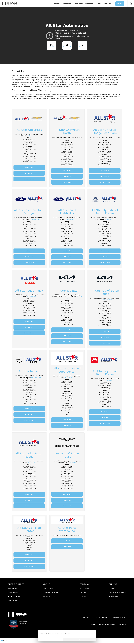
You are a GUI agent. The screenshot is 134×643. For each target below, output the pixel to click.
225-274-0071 (109, 219)
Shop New (56, 3)
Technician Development (117, 592)
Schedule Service (29, 179)
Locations (89, 3)
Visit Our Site (29, 167)
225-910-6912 (69, 139)
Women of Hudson (49, 596)
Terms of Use (96, 617)
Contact (119, 3)
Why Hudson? (48, 588)
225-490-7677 (69, 378)
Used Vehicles (13, 592)
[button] (131, 3)
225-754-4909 (33, 136)
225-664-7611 (34, 219)
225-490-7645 (69, 219)
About (98, 3)
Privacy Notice (85, 596)
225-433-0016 (107, 300)
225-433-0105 (107, 380)
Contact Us (115, 617)
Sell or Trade (12, 600)
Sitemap (123, 617)
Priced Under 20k (14, 596)
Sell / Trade (78, 3)
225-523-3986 (109, 139)
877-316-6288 (31, 463)
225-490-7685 (32, 296)
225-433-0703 (36, 377)
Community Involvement (51, 592)
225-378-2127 (71, 463)
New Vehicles (12, 588)
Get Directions (29, 173)
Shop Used (67, 3)
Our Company (84, 588)
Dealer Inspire (122, 624)
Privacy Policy (86, 617)
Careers (107, 3)
